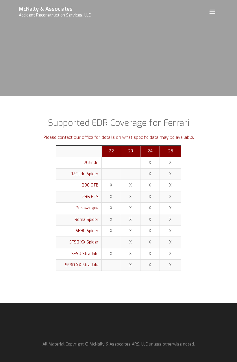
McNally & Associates (46, 8)
